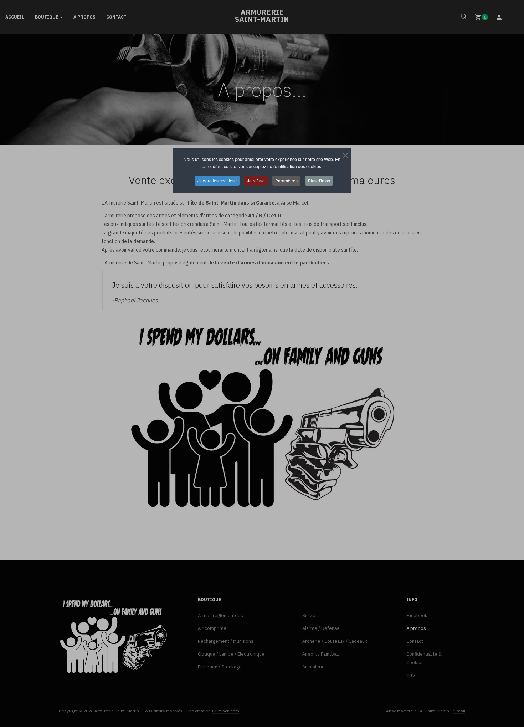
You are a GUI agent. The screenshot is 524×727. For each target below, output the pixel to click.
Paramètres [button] (286, 180)
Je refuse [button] (256, 180)
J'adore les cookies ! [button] (217, 180)
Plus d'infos (319, 180)
